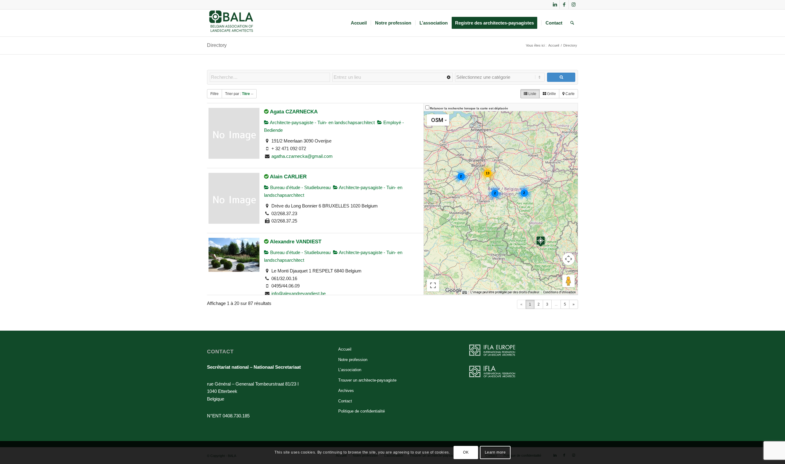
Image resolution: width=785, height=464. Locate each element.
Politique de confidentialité (361, 411)
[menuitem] (359, 23)
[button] (541, 241)
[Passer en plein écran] (433, 285)
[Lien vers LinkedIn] (554, 4)
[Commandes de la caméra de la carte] (568, 259)
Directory (217, 45)
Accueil (344, 349)
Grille (551, 94)
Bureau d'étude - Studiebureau (300, 187)
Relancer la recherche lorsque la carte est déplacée (469, 108)
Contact (345, 401)
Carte (570, 94)
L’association (349, 369)
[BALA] (231, 23)
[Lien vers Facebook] (564, 4)
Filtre (214, 94)
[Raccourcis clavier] (464, 292)
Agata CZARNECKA (294, 111)
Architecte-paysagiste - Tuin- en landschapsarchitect (322, 122)
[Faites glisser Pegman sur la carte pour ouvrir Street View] (568, 281)
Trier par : (237, 94)
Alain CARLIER (288, 176)
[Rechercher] (572, 23)
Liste (531, 94)
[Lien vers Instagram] (573, 4)
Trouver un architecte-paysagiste (367, 380)
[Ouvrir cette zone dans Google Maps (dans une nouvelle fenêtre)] (454, 291)
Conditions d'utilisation (559, 292)
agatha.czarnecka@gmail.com (302, 156)
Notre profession (352, 359)
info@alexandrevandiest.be (298, 293)
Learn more (495, 452)
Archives (346, 390)
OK (466, 452)
